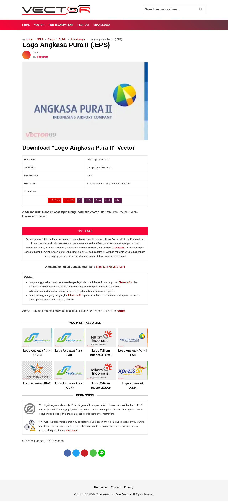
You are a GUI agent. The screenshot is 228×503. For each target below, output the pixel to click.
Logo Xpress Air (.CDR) (133, 385)
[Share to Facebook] (67, 453)
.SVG (98, 200)
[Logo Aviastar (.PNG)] (37, 370)
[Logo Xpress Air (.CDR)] (133, 370)
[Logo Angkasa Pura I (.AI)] (69, 338)
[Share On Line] (101, 453)
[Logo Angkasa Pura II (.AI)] (133, 338)
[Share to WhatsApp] (93, 453)
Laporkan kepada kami (110, 266)
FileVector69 (118, 247)
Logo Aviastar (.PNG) (37, 383)
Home (26, 25)
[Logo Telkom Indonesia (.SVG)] (101, 338)
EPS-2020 (54, 200)
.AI (79, 200)
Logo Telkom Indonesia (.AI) (101, 385)
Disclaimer (101, 487)
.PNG (88, 200)
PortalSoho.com (124, 494)
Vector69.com (106, 494)
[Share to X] (76, 453)
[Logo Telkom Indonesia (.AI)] (101, 370)
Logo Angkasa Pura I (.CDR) (69, 385)
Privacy (129, 487)
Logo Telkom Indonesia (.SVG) (101, 352)
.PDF (117, 200)
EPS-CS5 (69, 200)
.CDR (108, 200)
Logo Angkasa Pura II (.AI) (132, 352)
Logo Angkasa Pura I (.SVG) (37, 352)
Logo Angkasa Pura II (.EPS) (66, 45)
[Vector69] (67, 10)
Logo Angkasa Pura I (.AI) (69, 352)
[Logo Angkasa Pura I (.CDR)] (69, 370)
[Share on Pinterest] (84, 453)
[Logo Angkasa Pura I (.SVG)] (37, 338)
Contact (116, 487)
